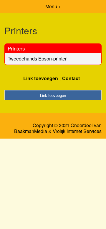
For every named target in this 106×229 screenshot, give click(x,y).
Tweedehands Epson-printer (37, 58)
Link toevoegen (40, 78)
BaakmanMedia (30, 131)
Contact (71, 78)
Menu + (53, 6)
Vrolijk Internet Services (77, 131)
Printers (16, 48)
